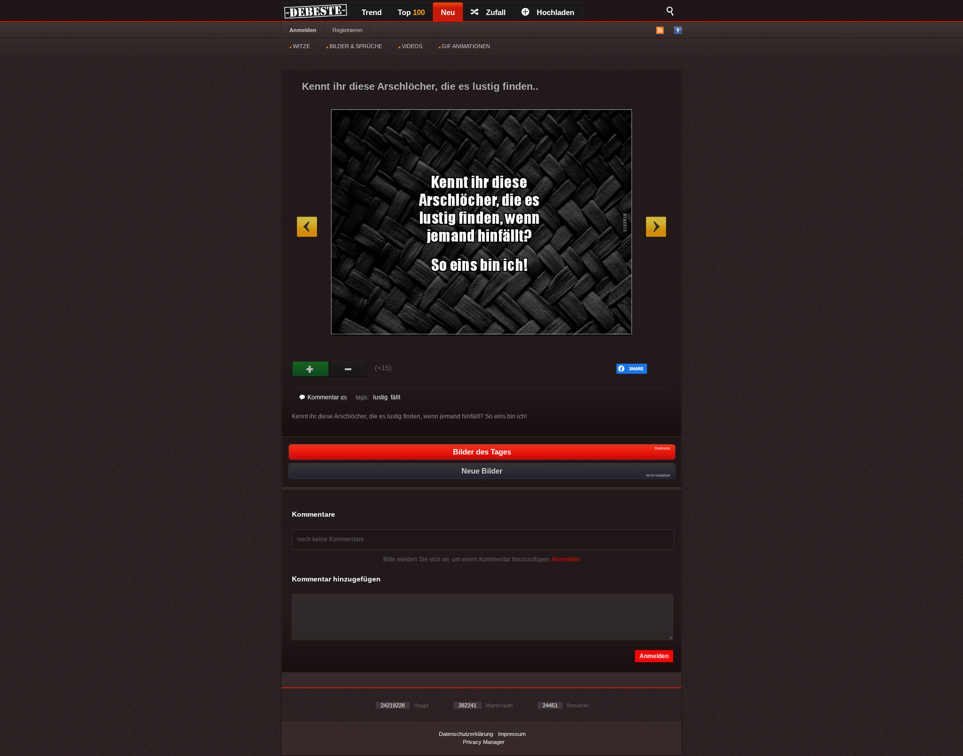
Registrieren (347, 30)
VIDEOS (411, 46)
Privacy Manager (484, 742)
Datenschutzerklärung (466, 734)
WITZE (300, 46)
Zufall (496, 12)
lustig (380, 397)
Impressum (512, 734)
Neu (448, 12)
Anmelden (302, 30)
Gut (311, 369)
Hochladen (555, 12)
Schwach (348, 369)
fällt (395, 397)
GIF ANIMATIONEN (465, 46)
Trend (372, 12)
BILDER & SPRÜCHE (355, 46)
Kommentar (327, 397)
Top (411, 12)
